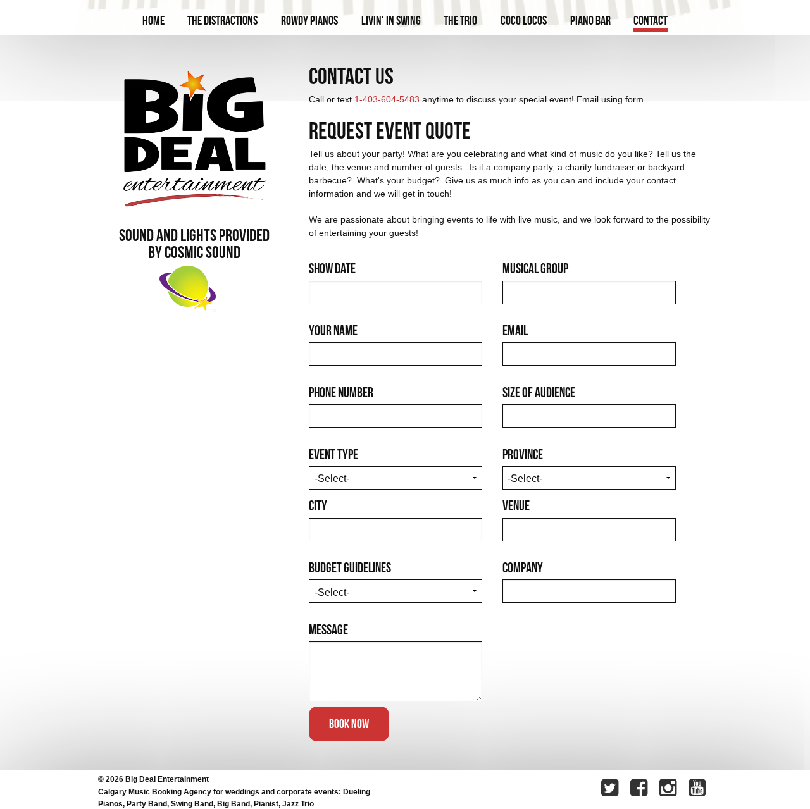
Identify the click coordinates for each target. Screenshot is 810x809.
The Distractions (222, 20)
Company (522, 567)
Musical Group (535, 268)
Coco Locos (524, 20)
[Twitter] (611, 789)
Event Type (333, 454)
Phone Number (341, 392)
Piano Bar (590, 20)
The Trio (460, 20)
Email (515, 330)
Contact (650, 20)
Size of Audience (538, 392)
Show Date (332, 268)
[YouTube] (698, 789)
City (318, 505)
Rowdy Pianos (309, 20)
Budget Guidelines (350, 567)
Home (153, 20)
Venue (516, 505)
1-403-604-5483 (387, 99)
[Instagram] (669, 789)
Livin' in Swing (391, 20)
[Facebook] (640, 789)
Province (522, 454)
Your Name (333, 330)
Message (328, 629)
